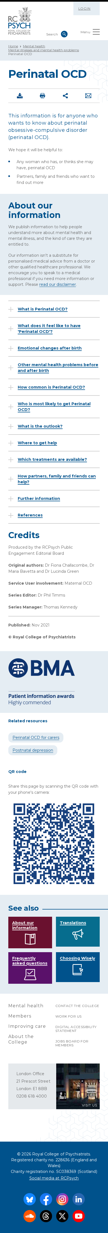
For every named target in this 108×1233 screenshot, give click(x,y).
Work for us (68, 1016)
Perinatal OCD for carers (35, 737)
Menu (85, 32)
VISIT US (89, 1105)
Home (13, 46)
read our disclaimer (57, 284)
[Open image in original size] (20, 21)
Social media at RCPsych (54, 1178)
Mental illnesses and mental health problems (43, 50)
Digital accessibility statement (75, 1029)
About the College (21, 1039)
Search (64, 34)
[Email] (88, 95)
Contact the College (77, 1006)
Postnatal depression (32, 750)
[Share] (65, 95)
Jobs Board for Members (72, 1043)
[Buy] (19, 95)
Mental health (34, 46)
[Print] (42, 95)
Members (19, 1016)
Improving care (27, 1026)
